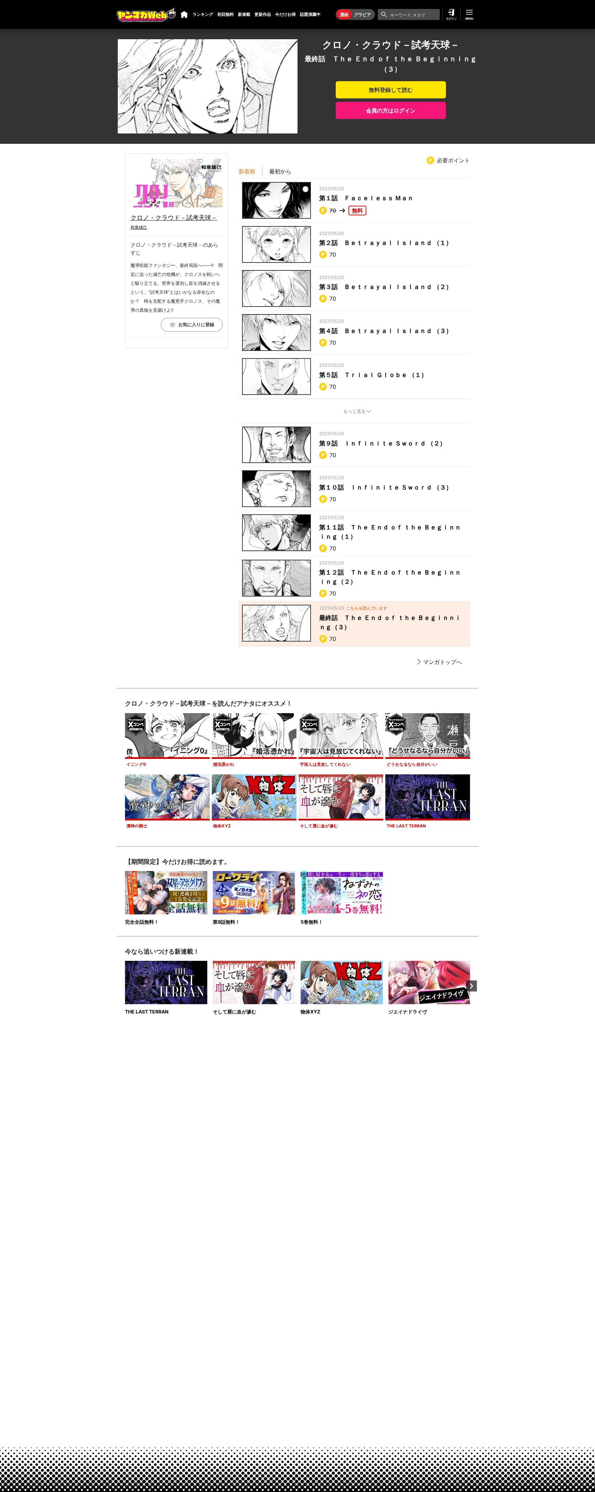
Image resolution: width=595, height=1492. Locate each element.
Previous (123, 985)
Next (471, 985)
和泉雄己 (139, 227)
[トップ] (184, 14)
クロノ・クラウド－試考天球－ (174, 217)
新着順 (247, 171)
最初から (280, 171)
